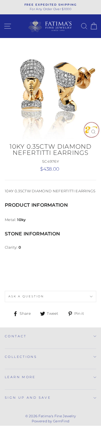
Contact (16, 336)
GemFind (61, 421)
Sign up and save (28, 398)
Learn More (20, 377)
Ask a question (26, 296)
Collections (21, 357)
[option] (50, 7)
